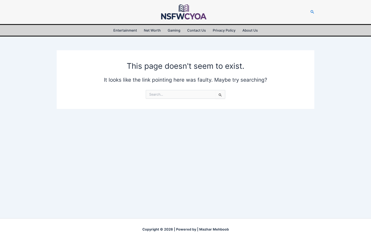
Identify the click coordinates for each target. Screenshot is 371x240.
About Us (250, 30)
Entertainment (125, 30)
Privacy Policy (224, 30)
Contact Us (196, 30)
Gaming (174, 30)
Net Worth (152, 30)
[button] (312, 12)
